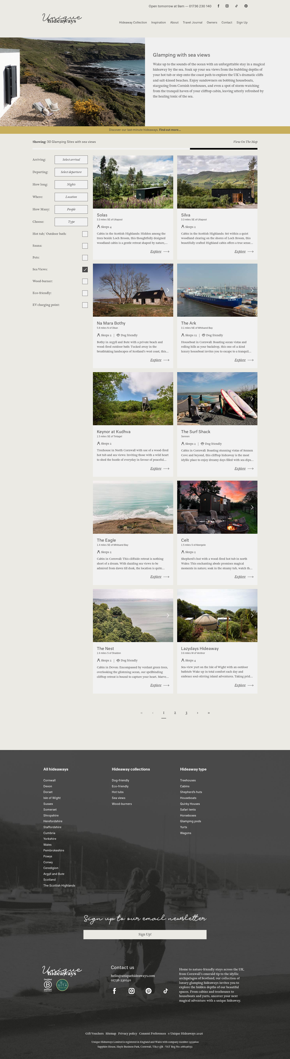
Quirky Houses (190, 804)
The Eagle (106, 540)
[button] (99, 182)
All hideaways (55, 769)
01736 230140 (121, 980)
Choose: (38, 222)
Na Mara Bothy (111, 323)
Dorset (47, 792)
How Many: (41, 209)
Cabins (184, 786)
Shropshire (51, 815)
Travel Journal (192, 22)
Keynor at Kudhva (114, 431)
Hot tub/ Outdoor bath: (49, 234)
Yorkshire (49, 839)
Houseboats (188, 798)
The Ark (188, 323)
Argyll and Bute (53, 874)
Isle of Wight (52, 798)
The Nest (105, 648)
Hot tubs (117, 792)
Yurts (183, 827)
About (174, 22)
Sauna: (37, 246)
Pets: (36, 257)
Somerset (50, 809)
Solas (102, 214)
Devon (47, 786)
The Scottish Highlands (59, 885)
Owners (212, 22)
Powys (47, 856)
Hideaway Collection (133, 22)
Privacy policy (127, 1033)
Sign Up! (145, 934)
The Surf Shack (195, 431)
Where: (38, 197)
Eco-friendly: (42, 293)
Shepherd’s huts (191, 792)
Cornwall (49, 780)
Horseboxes (188, 815)
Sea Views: (40, 269)
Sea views (118, 798)
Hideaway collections (131, 769)
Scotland (49, 879)
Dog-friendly (120, 780)
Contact (227, 22)
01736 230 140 (200, 6)
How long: (40, 184)
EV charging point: (46, 305)
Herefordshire (52, 821)
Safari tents (188, 809)
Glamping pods (190, 821)
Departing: (40, 172)
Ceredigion (50, 868)
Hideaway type (193, 769)
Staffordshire (52, 827)
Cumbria (49, 833)
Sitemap (111, 1033)
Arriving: (39, 160)
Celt (185, 540)
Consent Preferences (152, 1033)
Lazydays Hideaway (200, 648)
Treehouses (188, 780)
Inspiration (158, 22)
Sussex (48, 804)
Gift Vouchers (94, 1033)
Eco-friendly (120, 786)
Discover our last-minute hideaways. (134, 130)
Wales (47, 844)
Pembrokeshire (53, 850)
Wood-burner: (43, 281)
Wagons (185, 833)
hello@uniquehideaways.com (133, 976)
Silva (185, 214)
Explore (155, 251)
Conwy (48, 862)
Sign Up (242, 22)
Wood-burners (122, 804)
